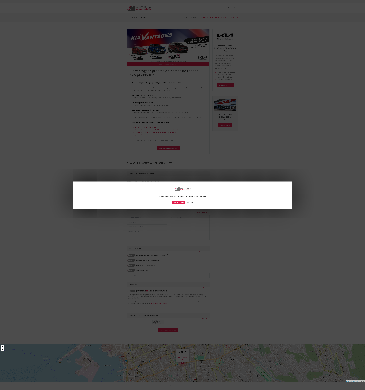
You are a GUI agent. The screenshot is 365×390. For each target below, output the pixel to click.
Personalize (190, 202)
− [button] (2, 349)
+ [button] (2, 346)
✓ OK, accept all (178, 202)
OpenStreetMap (355, 381)
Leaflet (348, 381)
